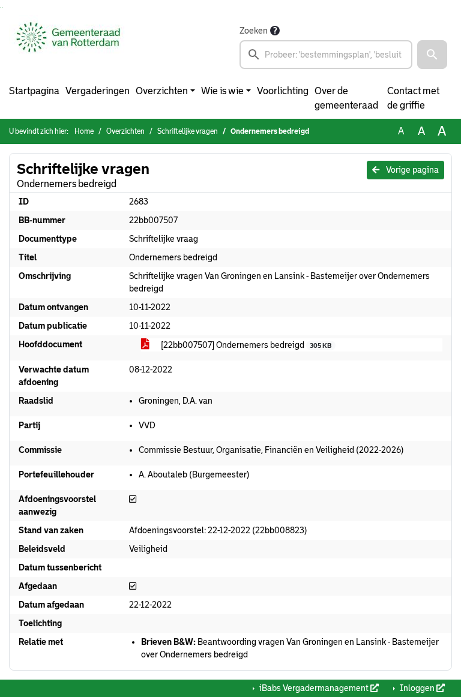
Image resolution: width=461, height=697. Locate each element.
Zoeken (254, 30)
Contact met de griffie (413, 98)
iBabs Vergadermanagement (314, 688)
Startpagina (34, 91)
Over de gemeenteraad (346, 98)
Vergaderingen (97, 91)
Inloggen (417, 688)
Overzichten (162, 91)
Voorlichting (283, 91)
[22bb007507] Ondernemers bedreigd (245, 345)
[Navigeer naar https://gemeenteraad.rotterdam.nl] (68, 46)
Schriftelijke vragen (187, 131)
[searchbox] (326, 54)
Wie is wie (222, 91)
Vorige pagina (411, 170)
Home (84, 131)
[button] (432, 54)
